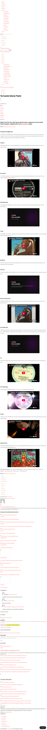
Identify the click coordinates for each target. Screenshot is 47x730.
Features (3, 5)
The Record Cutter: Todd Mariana (10, 498)
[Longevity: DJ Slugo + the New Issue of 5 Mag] (5, 646)
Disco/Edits (6, 18)
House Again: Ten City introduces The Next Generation (9, 519)
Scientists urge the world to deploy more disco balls (9, 567)
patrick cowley (4, 490)
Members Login (4, 36)
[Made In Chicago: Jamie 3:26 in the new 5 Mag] (7, 529)
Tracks (3, 3)
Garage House (6, 21)
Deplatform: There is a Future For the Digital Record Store (11, 698)
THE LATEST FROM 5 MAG (5, 679)
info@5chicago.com (8, 712)
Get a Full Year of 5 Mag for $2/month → (13, 624)
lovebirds (3, 488)
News (3, 1)
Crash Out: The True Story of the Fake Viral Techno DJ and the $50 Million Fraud (15, 671)
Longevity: (2, 619)
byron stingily (4, 479)
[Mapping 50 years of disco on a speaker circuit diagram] (10, 570)
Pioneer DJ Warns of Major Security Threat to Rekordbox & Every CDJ (13, 657)
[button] (43, 727)
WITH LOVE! (3, 635)
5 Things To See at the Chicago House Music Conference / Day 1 (11, 684)
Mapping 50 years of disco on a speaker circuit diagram (9, 574)
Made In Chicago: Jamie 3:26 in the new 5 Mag (7, 533)
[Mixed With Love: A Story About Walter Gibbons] (9, 536)
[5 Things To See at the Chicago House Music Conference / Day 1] (7, 682)
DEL (1, 100)
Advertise (3, 40)
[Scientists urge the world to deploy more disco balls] (5, 563)
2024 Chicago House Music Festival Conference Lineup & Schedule (11, 560)
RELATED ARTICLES (4, 512)
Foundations (25, 124)
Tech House (6, 26)
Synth (5, 24)
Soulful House (6, 23)
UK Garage (6, 29)
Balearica (5, 14)
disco (2, 483)
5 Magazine (4, 716)
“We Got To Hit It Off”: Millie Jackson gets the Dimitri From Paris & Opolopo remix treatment (16, 526)
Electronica (6, 19)
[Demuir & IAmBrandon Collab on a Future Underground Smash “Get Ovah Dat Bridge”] (15, 700)
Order (1, 640)
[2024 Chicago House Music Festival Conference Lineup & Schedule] (5, 556)
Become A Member (4, 38)
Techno (5, 28)
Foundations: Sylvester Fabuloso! (10, 126)
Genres (3, 9)
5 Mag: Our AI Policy (6, 726)
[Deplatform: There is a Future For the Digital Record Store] (9, 696)
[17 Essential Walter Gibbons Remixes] (7, 543)
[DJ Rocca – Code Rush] (5, 583)
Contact (3, 722)
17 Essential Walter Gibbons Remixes (6, 547)
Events (3, 8)
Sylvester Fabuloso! (9, 496)
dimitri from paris (4, 481)
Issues (1, 530)
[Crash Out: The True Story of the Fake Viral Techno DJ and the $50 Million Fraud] (15, 669)
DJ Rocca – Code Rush (4, 587)
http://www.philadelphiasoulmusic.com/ (7, 506)
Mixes (3, 6)
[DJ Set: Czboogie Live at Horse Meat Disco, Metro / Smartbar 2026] (8, 664)
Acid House (6, 11)
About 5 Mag (4, 721)
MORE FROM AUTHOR (13, 512)
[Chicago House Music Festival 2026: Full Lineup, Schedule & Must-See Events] (10, 660)
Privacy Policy (4, 724)
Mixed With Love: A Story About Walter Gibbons (8, 540)
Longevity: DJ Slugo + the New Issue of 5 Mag (9, 650)
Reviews (2, 516)
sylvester (3, 492)
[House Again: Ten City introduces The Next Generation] (8, 514)
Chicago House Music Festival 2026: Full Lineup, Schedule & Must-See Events (13, 662)
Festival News (3, 557)
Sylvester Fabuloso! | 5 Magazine (10, 606)
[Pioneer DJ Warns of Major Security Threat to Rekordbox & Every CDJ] (13, 655)
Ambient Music (6, 13)
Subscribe (4, 717)
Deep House (6, 16)
